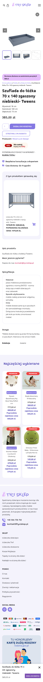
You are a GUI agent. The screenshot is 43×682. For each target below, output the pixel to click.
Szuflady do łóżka (25, 83)
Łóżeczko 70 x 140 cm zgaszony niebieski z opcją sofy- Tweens (15, 219)
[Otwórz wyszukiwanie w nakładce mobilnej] (4, 5)
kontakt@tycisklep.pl (17, 524)
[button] (38, 30)
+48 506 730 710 (14, 520)
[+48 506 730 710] (4, 520)
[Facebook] (10, 609)
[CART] (7, 5)
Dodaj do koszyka (22, 126)
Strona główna (7, 83)
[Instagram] (4, 609)
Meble (15, 83)
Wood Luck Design (20, 139)
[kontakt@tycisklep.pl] (4, 524)
